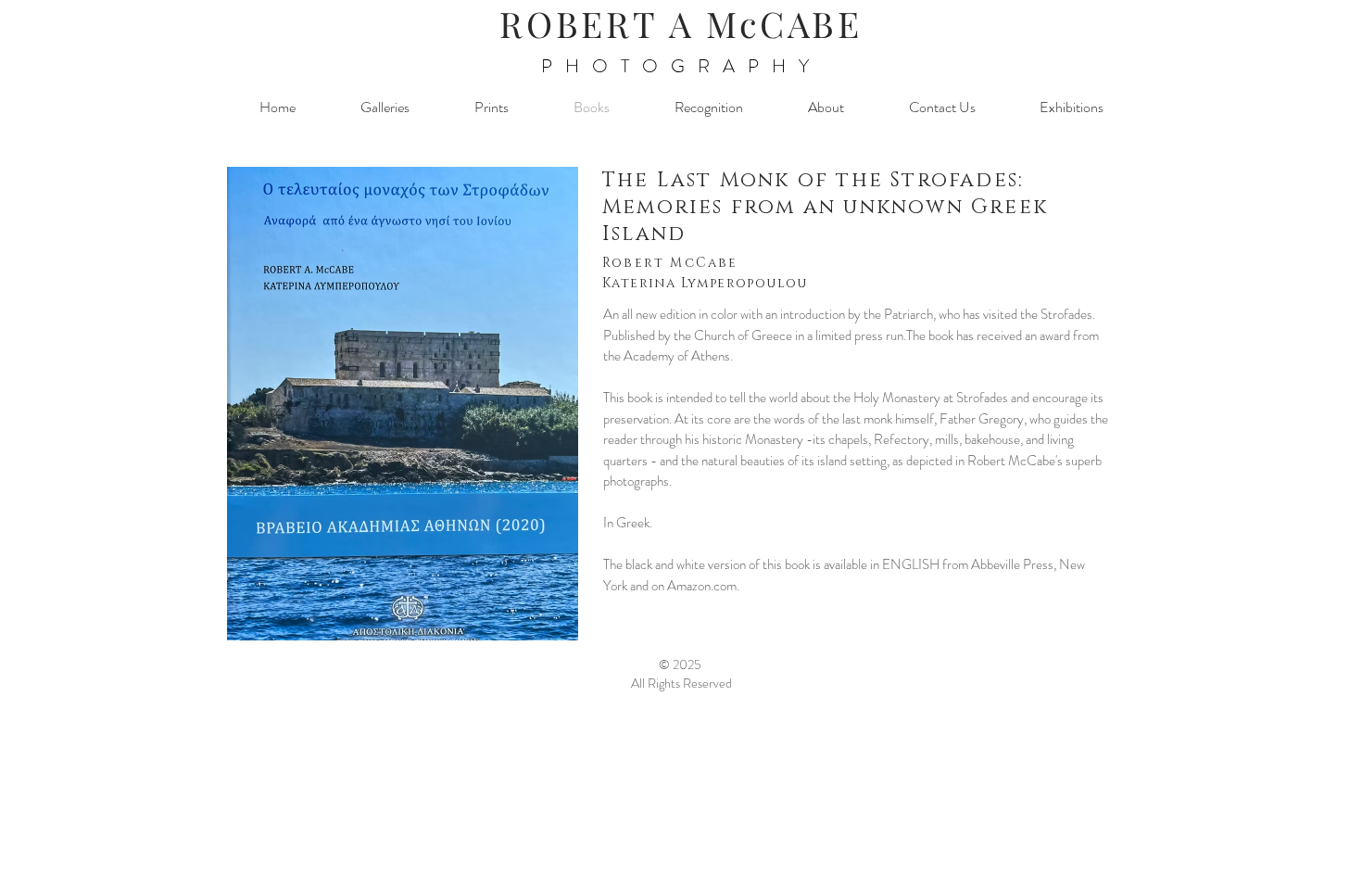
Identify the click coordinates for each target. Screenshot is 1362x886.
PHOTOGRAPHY (681, 66)
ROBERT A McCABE (681, 23)
